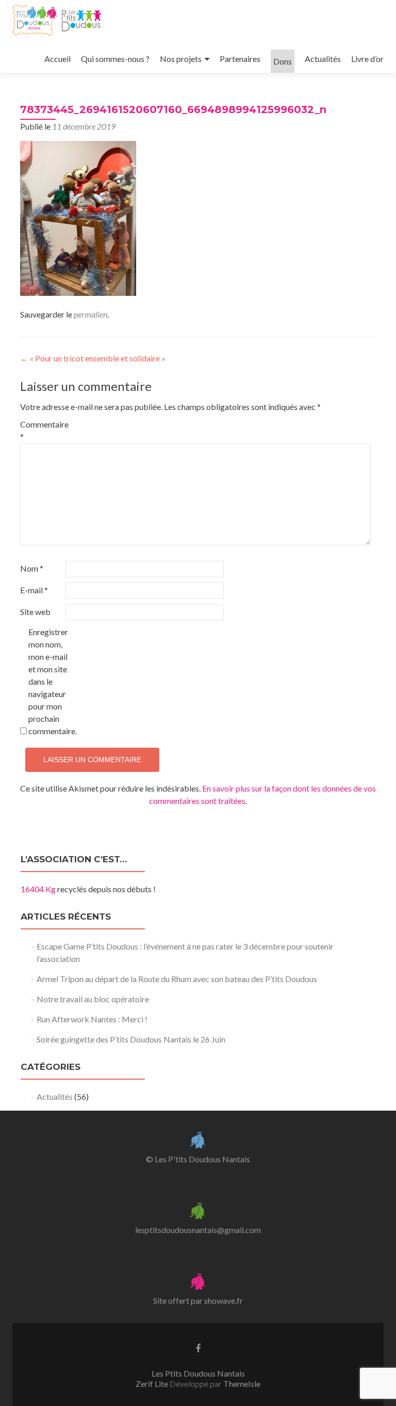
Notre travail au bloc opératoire (93, 999)
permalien (90, 314)
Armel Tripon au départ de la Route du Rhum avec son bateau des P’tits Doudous (177, 979)
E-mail (34, 590)
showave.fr (223, 1300)
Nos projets (181, 59)
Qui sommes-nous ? (115, 59)
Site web (35, 612)
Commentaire (42, 430)
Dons (282, 61)
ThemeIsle (241, 1383)
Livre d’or (367, 59)
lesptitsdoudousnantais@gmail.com (198, 1230)
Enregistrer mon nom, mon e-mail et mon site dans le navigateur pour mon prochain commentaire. (50, 681)
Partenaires (240, 59)
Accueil (57, 59)
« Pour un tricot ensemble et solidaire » (93, 358)
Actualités (323, 59)
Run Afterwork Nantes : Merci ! (92, 1019)
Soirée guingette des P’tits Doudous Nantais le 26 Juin (131, 1039)
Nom (31, 568)
